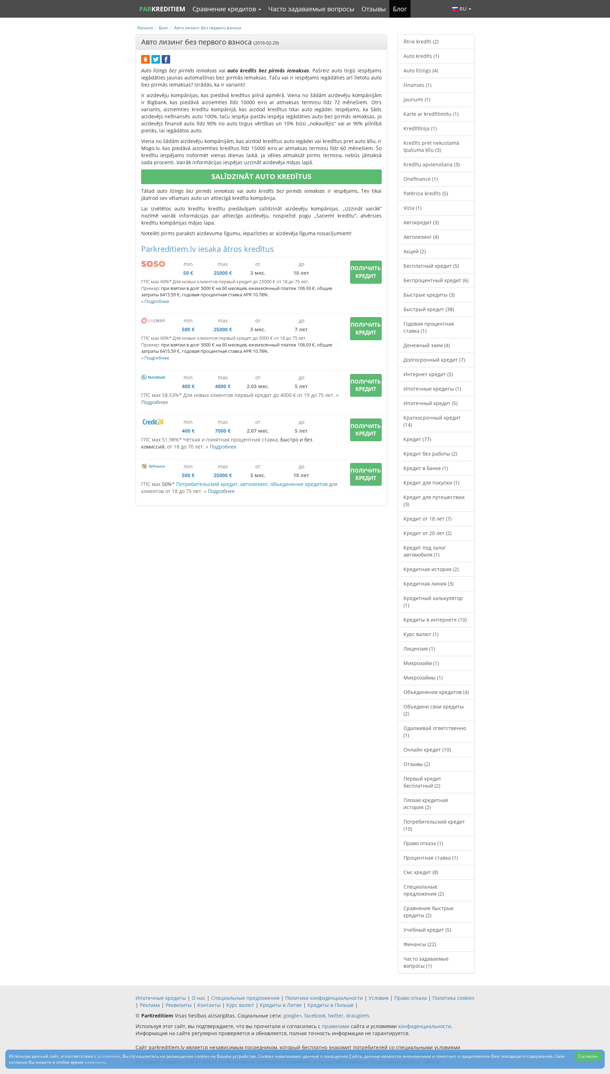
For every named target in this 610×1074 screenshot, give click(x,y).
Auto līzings (420, 70)
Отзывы (373, 9)
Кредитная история (431, 569)
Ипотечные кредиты (432, 388)
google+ (292, 1015)
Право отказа (423, 843)
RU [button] (464, 8)
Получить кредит (366, 272)
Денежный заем (426, 345)
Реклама (150, 1005)
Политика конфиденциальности (324, 998)
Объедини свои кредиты (433, 710)
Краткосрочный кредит (432, 421)
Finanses (417, 85)
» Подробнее (155, 301)
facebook (314, 1015)
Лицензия (419, 648)
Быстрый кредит (428, 309)
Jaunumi (416, 99)
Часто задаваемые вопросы (311, 9)
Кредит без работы (430, 453)
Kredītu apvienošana (431, 164)
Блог (400, 9)
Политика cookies (453, 998)
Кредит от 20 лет (427, 533)
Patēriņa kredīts (425, 193)
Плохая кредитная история (425, 804)
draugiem (357, 1015)
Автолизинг (421, 236)
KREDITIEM (162, 9)
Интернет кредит (428, 374)
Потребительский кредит (434, 825)
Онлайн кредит (427, 749)
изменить (95, 1062)
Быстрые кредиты (429, 294)
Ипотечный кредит (430, 403)
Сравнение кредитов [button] (225, 9)
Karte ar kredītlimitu (431, 114)
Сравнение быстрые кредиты (428, 912)
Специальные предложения (423, 890)
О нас (198, 998)
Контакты (209, 1005)
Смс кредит (420, 872)
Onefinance (420, 179)
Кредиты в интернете (435, 619)
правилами (335, 1026)
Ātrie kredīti (420, 41)
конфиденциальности (424, 1026)
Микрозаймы (423, 677)
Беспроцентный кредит (435, 280)
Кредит (417, 439)
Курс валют (420, 634)
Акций (414, 251)
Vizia (412, 207)
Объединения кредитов (436, 692)
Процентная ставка (430, 857)
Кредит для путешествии (434, 501)
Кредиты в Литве (281, 1005)
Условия (379, 998)
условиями (108, 1056)
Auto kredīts (421, 56)
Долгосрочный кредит (434, 359)
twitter (335, 1015)
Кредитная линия (428, 583)
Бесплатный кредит (431, 265)
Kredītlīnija (420, 128)
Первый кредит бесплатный (422, 782)
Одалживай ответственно (434, 731)
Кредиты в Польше (330, 1005)
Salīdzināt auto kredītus (261, 176)
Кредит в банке (425, 468)
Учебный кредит (427, 929)
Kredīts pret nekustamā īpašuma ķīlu (431, 146)
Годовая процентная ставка (428, 327)
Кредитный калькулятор (433, 602)
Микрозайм (421, 663)
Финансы (419, 944)
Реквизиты (179, 1005)
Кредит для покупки (431, 482)
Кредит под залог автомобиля (424, 551)
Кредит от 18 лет (427, 518)
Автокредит (421, 222)
